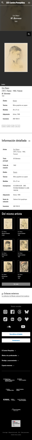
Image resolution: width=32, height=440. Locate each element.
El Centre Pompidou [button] (8, 350)
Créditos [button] (3, 84)
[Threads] (19, 312)
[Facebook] (12, 312)
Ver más (16, 284)
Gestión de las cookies (16, 434)
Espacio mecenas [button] (7, 365)
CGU (19, 432)
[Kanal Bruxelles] (10, 401)
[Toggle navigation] (29, 2)
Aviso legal (5, 432)
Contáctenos (16, 340)
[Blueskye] (26, 312)
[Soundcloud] (9, 327)
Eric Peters (5, 88)
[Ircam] (23, 381)
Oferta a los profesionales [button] (9, 355)
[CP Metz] (11, 391)
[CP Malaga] (21, 391)
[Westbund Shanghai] (23, 401)
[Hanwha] (16, 411)
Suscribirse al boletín (16, 334)
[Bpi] (10, 381)
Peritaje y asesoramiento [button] (9, 360)
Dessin (15, 101)
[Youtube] (23, 327)
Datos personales (25, 432)
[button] (16, 141)
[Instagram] (5, 312)
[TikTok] (5, 320)
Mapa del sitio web (13, 432)
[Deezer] (26, 320)
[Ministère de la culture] (16, 423)
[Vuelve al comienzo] (27, 435)
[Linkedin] (12, 320)
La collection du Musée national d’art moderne (15, 296)
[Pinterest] (19, 320)
